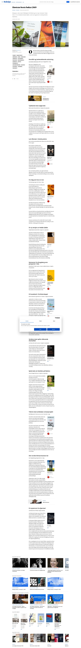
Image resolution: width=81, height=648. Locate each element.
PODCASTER (13, 2)
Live (23, 2)
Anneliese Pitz (15, 58)
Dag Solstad (15, 60)
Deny (40, 329)
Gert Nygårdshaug (21, 60)
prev (13, 562)
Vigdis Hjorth (15, 68)
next (67, 562)
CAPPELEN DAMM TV (19, 2)
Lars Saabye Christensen (33, 61)
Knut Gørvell (18, 50)
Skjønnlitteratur (19, 55)
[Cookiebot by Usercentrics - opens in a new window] (56, 318)
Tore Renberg (20, 66)
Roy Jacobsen (15, 66)
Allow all (53, 329)
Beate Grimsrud (20, 58)
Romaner (13, 10)
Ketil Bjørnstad (15, 63)
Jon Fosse (19, 61)
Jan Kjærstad (15, 61)
